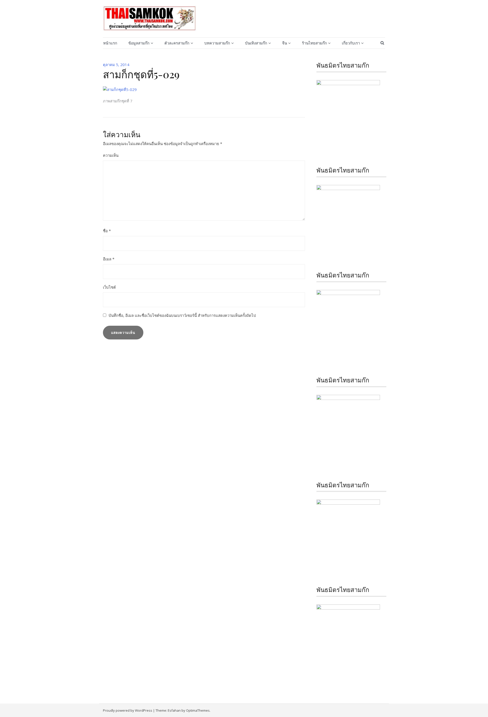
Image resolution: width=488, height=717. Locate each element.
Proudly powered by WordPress (127, 710)
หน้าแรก (110, 42)
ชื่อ (107, 230)
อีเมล (108, 258)
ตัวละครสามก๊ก (176, 42)
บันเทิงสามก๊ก (256, 42)
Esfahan (174, 710)
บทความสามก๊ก (217, 42)
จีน (284, 42)
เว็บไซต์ (109, 287)
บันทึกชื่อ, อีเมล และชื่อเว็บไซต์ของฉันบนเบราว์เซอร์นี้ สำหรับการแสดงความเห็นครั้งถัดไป (182, 315)
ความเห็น (110, 155)
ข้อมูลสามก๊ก (138, 42)
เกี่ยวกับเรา (351, 42)
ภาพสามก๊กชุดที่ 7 (117, 100)
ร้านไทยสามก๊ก (314, 42)
